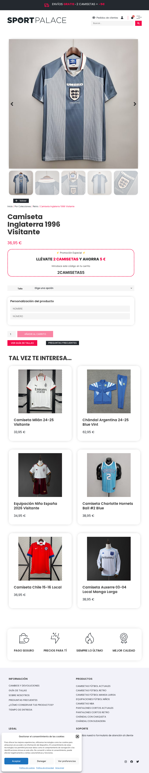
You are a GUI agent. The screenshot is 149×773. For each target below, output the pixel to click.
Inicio (10, 206)
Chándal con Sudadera (91, 721)
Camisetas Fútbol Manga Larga (96, 695)
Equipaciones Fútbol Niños (93, 699)
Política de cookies (27, 768)
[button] (77, 736)
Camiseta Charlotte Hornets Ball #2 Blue (108, 506)
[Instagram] (125, 761)
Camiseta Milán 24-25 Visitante (34, 422)
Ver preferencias (67, 761)
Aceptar (16, 761)
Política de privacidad (45, 768)
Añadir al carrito (35, 334)
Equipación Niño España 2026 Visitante (35, 506)
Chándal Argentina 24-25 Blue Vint (106, 422)
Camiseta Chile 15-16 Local (38, 587)
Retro (35, 206)
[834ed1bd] (73, 104)
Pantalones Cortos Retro (92, 712)
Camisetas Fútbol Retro (91, 690)
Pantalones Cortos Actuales (94, 708)
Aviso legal (59, 768)
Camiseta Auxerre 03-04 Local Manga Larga (104, 589)
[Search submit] (138, 23)
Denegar (41, 761)
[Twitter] (137, 761)
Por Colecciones (23, 206)
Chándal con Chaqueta (91, 716)
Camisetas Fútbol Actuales (93, 686)
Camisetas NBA (85, 703)
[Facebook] (131, 761)
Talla (20, 288)
